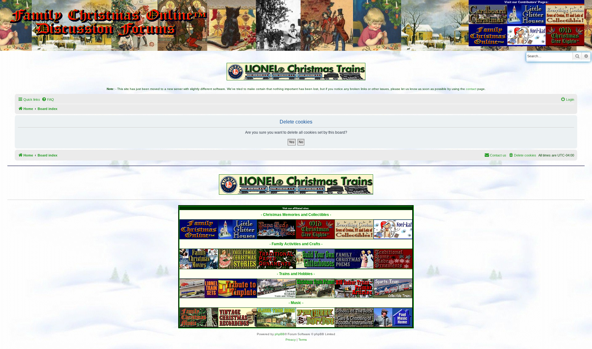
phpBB (280, 334)
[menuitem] (48, 99)
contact (471, 89)
